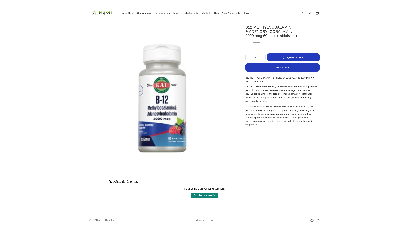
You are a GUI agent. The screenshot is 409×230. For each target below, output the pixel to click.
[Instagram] (318, 220)
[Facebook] (312, 220)
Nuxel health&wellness (106, 220)
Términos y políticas (204, 220)
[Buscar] (303, 13)
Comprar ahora (282, 67)
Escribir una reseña (204, 195)
